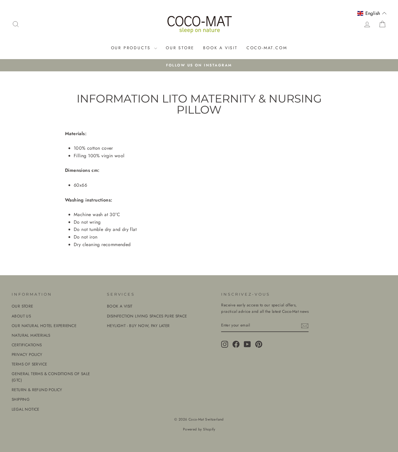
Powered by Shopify (199, 429)
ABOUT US (21, 316)
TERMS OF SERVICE (29, 364)
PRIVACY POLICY (27, 354)
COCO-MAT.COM (266, 48)
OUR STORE (180, 48)
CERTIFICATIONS (27, 345)
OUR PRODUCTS (132, 48)
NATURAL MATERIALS (31, 335)
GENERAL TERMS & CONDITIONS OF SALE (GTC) (51, 377)
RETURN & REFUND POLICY (37, 390)
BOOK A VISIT (220, 48)
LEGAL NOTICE (25, 409)
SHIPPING (21, 399)
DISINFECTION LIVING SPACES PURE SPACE (147, 316)
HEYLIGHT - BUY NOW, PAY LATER (138, 326)
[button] (372, 13)
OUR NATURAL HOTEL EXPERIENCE (44, 326)
